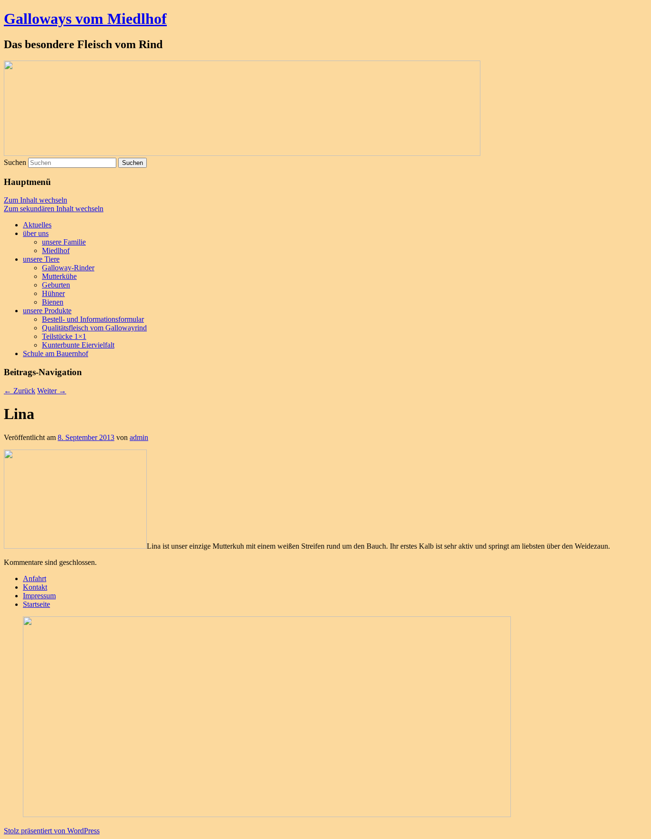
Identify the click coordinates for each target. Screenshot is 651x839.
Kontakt (35, 587)
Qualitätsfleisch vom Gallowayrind (94, 328)
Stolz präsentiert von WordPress (52, 831)
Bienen (52, 302)
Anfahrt (34, 578)
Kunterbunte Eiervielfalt (78, 345)
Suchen (15, 162)
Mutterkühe (59, 276)
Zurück (19, 391)
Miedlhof (56, 250)
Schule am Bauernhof (55, 353)
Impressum (39, 596)
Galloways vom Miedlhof (85, 18)
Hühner (53, 293)
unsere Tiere (41, 259)
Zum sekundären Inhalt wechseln (53, 209)
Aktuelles (37, 225)
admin (139, 437)
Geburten (56, 285)
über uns (36, 233)
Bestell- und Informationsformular (93, 319)
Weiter (51, 391)
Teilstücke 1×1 (64, 336)
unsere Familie (64, 242)
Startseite (36, 604)
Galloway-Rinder (68, 268)
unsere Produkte (47, 311)
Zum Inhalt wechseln (35, 200)
